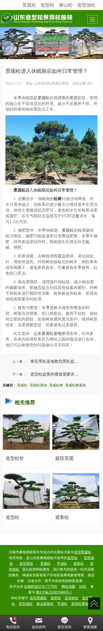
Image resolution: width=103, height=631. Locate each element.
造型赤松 (71, 598)
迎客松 (79, 564)
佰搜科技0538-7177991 (41, 587)
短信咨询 (38, 627)
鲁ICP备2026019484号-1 (54, 592)
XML (83, 587)
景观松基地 (38, 384)
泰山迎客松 (45, 604)
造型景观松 (82, 552)
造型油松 (86, 4)
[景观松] (51, 43)
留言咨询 (64, 627)
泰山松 (66, 4)
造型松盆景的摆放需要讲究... (56, 374)
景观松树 (56, 384)
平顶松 (62, 564)
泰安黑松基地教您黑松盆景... (56, 361)
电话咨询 (13, 627)
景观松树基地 (75, 384)
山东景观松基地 (47, 333)
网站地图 (68, 587)
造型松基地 (79, 604)
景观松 (29, 4)
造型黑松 (26, 564)
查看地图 (90, 627)
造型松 (47, 4)
